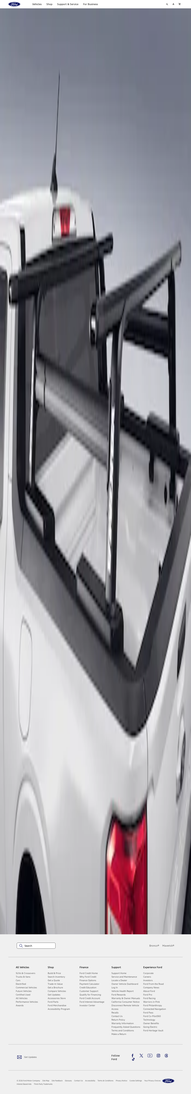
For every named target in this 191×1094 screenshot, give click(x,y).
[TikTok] (133, 1059)
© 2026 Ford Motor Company (28, 1081)
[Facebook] (133, 1055)
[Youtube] (149, 1055)
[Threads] (166, 1055)
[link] (45, 1081)
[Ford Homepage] (168, 1081)
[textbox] (36, 946)
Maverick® (168, 945)
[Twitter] (141, 1055)
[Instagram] (158, 1055)
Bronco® (154, 945)
